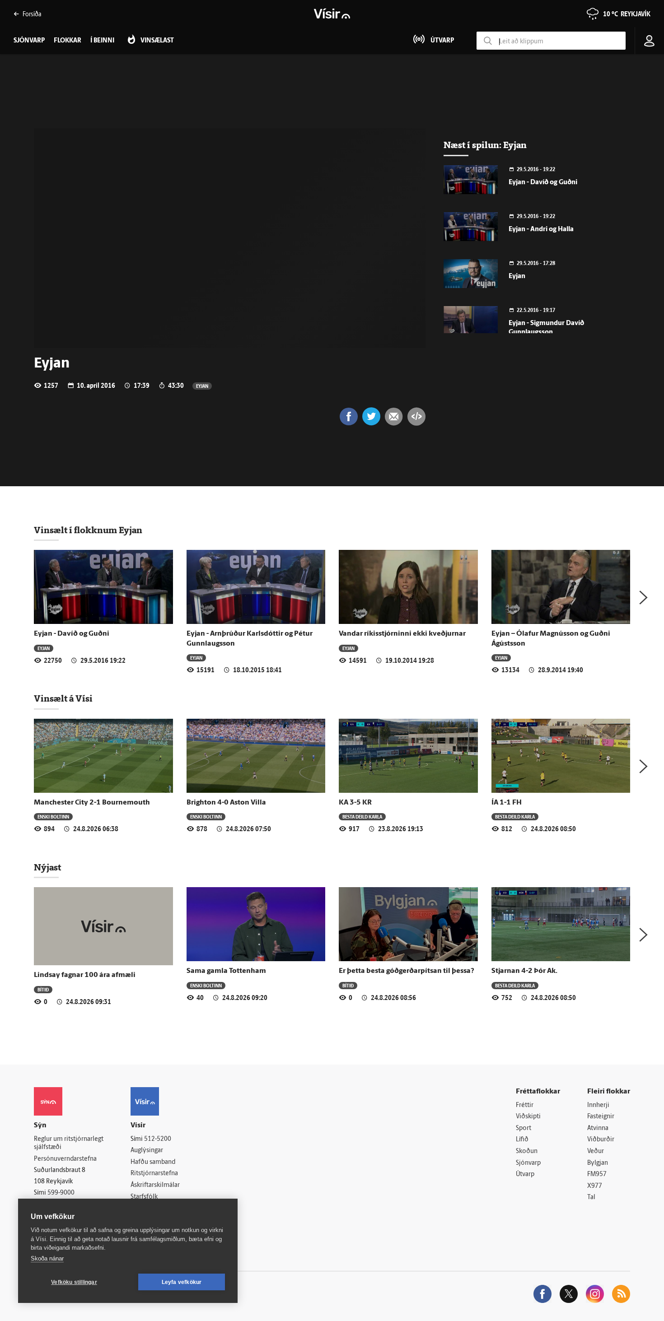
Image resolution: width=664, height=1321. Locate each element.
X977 (594, 1186)
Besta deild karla (362, 816)
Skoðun (527, 1151)
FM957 (597, 1174)
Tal (591, 1197)
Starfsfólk (144, 1197)
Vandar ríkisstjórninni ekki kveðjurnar (402, 633)
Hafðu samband (153, 1162)
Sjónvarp (528, 1163)
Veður (595, 1151)
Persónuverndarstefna (65, 1159)
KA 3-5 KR (355, 802)
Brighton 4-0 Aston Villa (226, 802)
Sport (523, 1128)
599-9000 (61, 1193)
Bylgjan (597, 1163)
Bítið (43, 989)
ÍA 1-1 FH (506, 802)
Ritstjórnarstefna (154, 1173)
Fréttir (524, 1105)
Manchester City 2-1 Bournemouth (92, 802)
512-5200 (157, 1139)
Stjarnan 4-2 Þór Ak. (524, 971)
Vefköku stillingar (74, 1282)
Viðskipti (528, 1116)
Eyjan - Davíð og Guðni (543, 182)
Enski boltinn (53, 816)
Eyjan (202, 386)
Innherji (598, 1105)
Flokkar (67, 40)
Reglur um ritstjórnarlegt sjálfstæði (68, 1143)
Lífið (522, 1139)
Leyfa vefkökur (182, 1282)
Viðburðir (600, 1139)
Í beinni (102, 40)
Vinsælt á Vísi (63, 698)
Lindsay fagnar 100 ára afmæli (85, 975)
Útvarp (525, 1174)
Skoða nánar (47, 1258)
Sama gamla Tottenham (226, 971)
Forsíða (32, 14)
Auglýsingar (147, 1150)
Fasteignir (600, 1116)
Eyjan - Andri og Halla (541, 229)
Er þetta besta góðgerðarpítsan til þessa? (406, 971)
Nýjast (47, 867)
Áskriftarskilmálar (155, 1185)
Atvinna (597, 1128)
